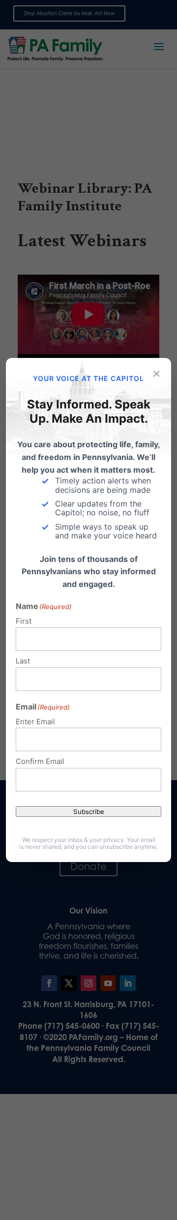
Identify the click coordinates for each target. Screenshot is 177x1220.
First (23, 621)
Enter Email (35, 721)
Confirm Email (40, 761)
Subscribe (88, 811)
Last (23, 660)
